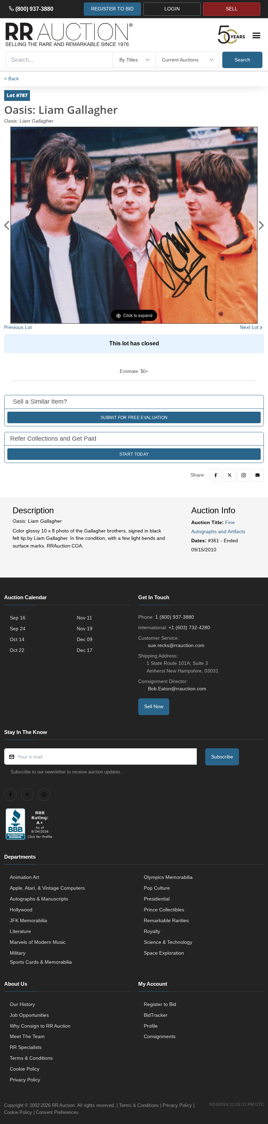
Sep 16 (17, 617)
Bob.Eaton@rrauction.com (177, 688)
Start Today (134, 454)
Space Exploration (164, 953)
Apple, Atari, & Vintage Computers (47, 888)
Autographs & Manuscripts (39, 899)
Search (242, 60)
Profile (151, 1026)
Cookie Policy (24, 1069)
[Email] (257, 475)
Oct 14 (17, 639)
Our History (22, 1004)
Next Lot (249, 327)
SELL (232, 9)
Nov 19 (84, 628)
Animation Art (24, 877)
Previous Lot (18, 327)
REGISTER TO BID (112, 9)
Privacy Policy (25, 1079)
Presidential (157, 899)
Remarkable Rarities (166, 920)
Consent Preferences (57, 1112)
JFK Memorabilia (28, 920)
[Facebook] (215, 475)
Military (17, 953)
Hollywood (21, 909)
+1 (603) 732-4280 (189, 627)
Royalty (152, 931)
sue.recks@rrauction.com (176, 645)
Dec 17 (84, 650)
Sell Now (153, 706)
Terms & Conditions (31, 1058)
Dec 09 (84, 639)
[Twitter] (229, 475)
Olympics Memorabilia (168, 877)
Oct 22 (17, 650)
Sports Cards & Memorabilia (41, 962)
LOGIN (172, 9)
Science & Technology (168, 942)
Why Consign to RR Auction (40, 1026)
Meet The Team (27, 1036)
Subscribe (222, 756)
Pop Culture (157, 888)
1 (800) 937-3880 (174, 617)
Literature (20, 931)
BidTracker (156, 1015)
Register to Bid (160, 1004)
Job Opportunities (29, 1015)
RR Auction (63, 1105)
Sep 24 (17, 628)
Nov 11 (84, 617)
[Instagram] (243, 475)
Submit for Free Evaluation (134, 417)
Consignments (160, 1036)
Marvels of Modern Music (38, 942)
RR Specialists (26, 1047)
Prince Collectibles (164, 909)
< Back (11, 78)
